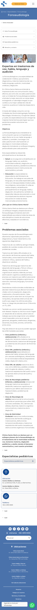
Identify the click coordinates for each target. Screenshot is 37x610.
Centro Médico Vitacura (18, 563)
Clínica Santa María (18, 551)
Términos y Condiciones (18, 596)
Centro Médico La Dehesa (18, 570)
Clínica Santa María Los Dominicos (18, 557)
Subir (5, 223)
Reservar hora (19, 4)
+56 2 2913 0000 (24, 533)
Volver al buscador (8, 22)
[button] (29, 538)
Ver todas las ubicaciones (18, 582)
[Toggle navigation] (33, 4)
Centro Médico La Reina (18, 576)
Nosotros (18, 589)
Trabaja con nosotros (19, 592)
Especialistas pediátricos (13, 461)
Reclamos (18, 599)
